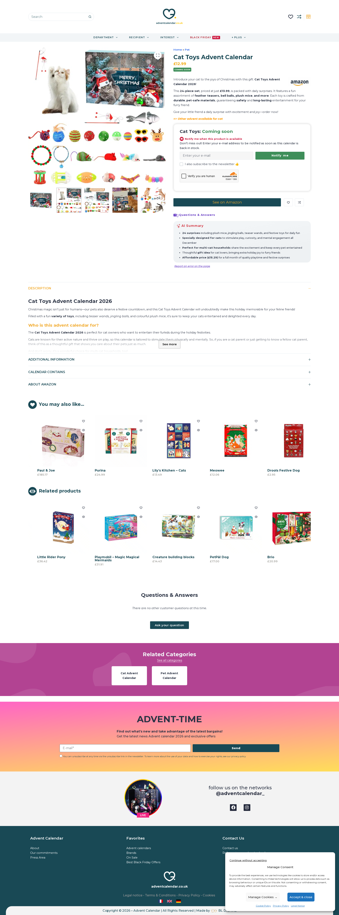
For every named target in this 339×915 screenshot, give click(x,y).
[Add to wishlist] (288, 202)
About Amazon (42, 384)
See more (169, 344)
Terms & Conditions (160, 895)
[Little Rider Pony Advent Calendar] (56, 528)
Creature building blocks (166, 557)
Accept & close (301, 897)
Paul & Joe (39, 470)
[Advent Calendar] (170, 901)
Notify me (280, 155)
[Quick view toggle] (76, 430)
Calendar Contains (46, 372)
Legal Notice (298, 905)
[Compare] (299, 17)
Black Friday (204, 37)
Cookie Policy (263, 905)
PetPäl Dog (212, 557)
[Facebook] (233, 807)
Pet (187, 49)
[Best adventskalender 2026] (178, 901)
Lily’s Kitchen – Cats (162, 470)
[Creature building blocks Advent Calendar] (171, 528)
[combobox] (57, 17)
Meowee (210, 470)
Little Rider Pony (44, 557)
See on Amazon (227, 202)
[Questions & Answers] (176, 215)
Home (177, 49)
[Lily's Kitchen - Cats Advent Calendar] (171, 441)
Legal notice (132, 895)
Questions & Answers (197, 215)
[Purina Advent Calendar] (114, 441)
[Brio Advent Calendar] (286, 528)
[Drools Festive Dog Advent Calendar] (286, 441)
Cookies (209, 895)
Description (39, 288)
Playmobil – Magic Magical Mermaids (110, 558)
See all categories (169, 660)
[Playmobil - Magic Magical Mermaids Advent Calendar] (114, 528)
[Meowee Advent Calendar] (229, 441)
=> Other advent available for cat (198, 119)
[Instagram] (247, 807)
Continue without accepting (248, 860)
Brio (263, 557)
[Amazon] (299, 81)
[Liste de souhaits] (290, 16)
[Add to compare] (299, 202)
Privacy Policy (281, 905)
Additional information (51, 359)
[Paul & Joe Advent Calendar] (56, 441)
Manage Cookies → (262, 897)
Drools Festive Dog (276, 470)
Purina (93, 470)
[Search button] (90, 17)
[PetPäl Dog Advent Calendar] (229, 528)
